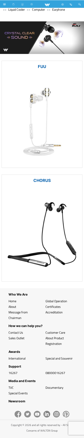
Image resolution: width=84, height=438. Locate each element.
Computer (38, 9)
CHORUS (42, 180)
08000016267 (55, 372)
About (12, 306)
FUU (42, 66)
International (17, 358)
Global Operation (56, 301)
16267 (13, 372)
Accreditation (54, 312)
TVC (11, 387)
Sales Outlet (16, 338)
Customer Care (55, 332)
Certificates (53, 306)
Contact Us (16, 332)
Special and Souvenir (59, 358)
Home (12, 301)
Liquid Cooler (16, 9)
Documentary (54, 387)
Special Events (18, 393)
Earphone (58, 9)
